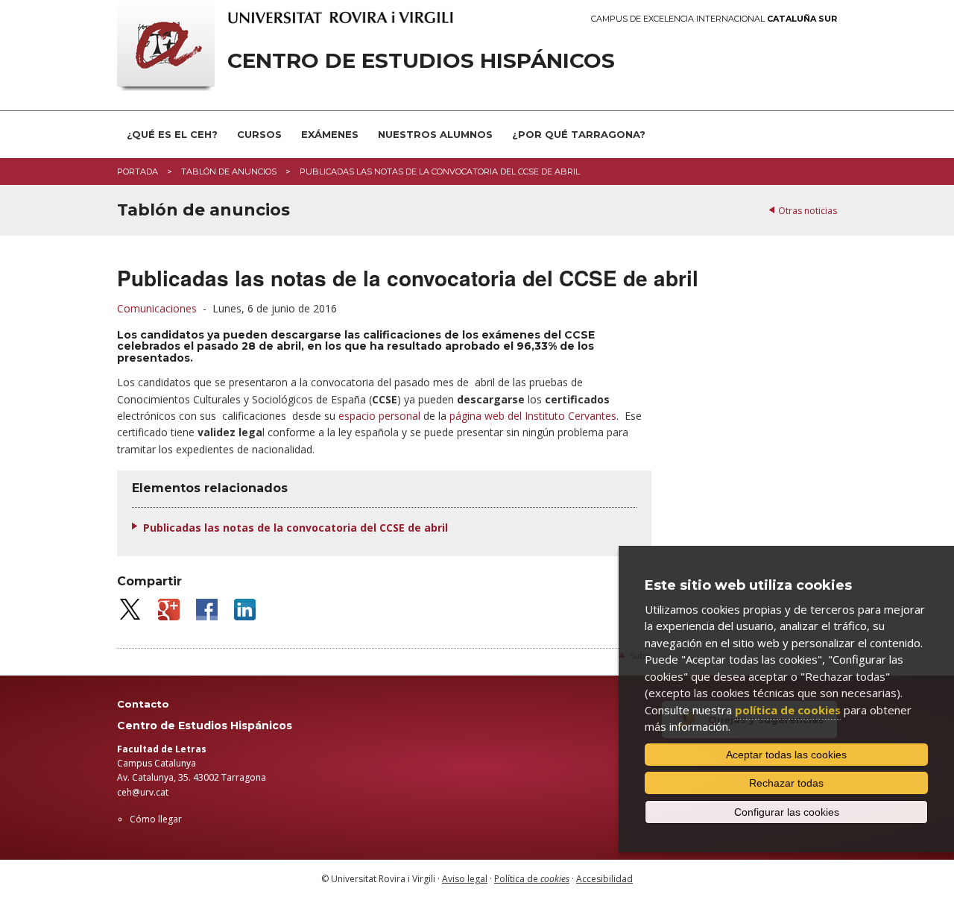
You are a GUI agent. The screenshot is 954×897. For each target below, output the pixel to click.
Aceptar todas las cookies (786, 755)
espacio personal (379, 416)
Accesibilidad (604, 878)
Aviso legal (464, 878)
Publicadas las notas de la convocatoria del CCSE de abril (295, 527)
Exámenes (329, 134)
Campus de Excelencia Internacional (714, 19)
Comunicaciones (157, 308)
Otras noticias (807, 210)
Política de (531, 878)
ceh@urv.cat (142, 792)
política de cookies (788, 709)
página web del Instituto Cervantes (532, 416)
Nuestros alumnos (435, 134)
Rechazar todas (786, 783)
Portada (137, 171)
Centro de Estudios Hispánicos (421, 60)
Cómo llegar (156, 819)
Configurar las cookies (786, 812)
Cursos (259, 134)
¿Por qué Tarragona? (578, 134)
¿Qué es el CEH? (172, 134)
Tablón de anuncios (229, 171)
